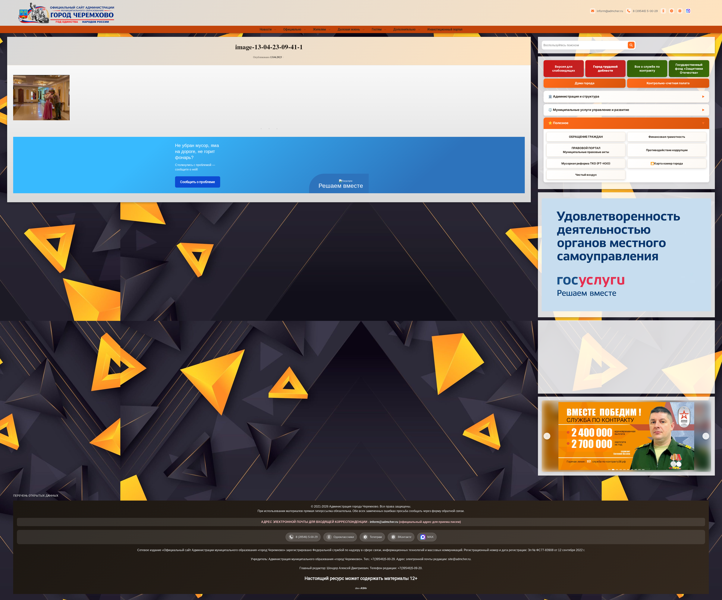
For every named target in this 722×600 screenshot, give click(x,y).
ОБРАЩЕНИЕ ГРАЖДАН (586, 137)
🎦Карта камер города (667, 163)
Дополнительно (404, 29)
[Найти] (631, 45)
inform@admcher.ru (610, 11)
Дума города (584, 83)
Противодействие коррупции (667, 150)
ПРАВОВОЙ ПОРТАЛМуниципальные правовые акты (586, 150)
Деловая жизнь (349, 29)
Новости (266, 29)
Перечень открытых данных (35, 495)
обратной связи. (453, 511)
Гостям (376, 29)
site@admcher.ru (459, 559)
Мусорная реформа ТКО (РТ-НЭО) (585, 163)
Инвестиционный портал (444, 29)
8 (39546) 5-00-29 (645, 11)
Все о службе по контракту (647, 69)
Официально (292, 29)
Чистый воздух (586, 175)
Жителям (319, 29)
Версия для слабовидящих (563, 69)
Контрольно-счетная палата (668, 83)
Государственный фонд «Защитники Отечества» (689, 68)
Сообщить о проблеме (197, 182)
